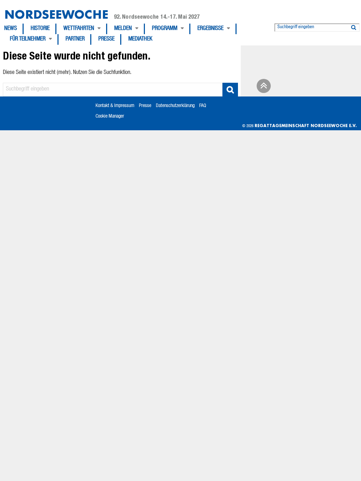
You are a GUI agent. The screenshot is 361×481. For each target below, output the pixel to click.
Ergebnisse (210, 29)
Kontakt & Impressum (115, 106)
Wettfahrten (78, 29)
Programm (164, 29)
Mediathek (140, 39)
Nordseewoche (56, 14)
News (10, 29)
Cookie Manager (110, 116)
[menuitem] (14, 29)
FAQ (202, 106)
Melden (123, 29)
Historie (40, 29)
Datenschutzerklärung (175, 106)
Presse (106, 39)
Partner (75, 39)
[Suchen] (353, 26)
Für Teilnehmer (27, 39)
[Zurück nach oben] (263, 88)
